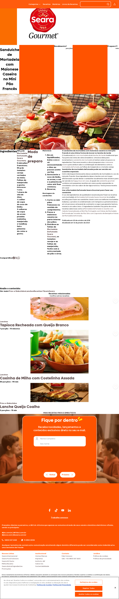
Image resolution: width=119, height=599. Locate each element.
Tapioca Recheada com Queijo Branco (34, 325)
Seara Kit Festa (8, 561)
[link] (59, 313)
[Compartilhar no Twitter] (16, 258)
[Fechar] (115, 587)
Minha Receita (7, 564)
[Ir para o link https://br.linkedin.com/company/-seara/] (69, 510)
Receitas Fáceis (41, 291)
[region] (59, 588)
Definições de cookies (89, 582)
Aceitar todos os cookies (89, 594)
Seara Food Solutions (10, 559)
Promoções (6, 569)
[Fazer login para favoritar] (115, 300)
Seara (52, 291)
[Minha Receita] (7, 4)
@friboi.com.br (19, 533)
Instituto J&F (40, 561)
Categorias (33, 4)
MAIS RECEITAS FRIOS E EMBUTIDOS (59, 413)
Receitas (47, 4)
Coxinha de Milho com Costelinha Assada (37, 378)
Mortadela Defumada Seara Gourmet (22, 157)
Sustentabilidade (42, 566)
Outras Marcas (41, 556)
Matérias (56, 4)
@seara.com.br (19, 535)
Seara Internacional (9, 556)
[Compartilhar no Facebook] (14, 258)
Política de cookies (100, 556)
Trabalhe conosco (59, 517)
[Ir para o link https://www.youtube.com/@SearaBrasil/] (62, 510)
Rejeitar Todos (88, 588)
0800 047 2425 (11, 540)
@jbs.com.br (7, 533)
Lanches (30, 291)
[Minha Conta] (114, 4)
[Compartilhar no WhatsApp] (18, 258)
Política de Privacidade (62, 585)
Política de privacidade (102, 559)
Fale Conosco (67, 556)
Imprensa (39, 559)
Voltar (52, 474)
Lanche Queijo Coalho (20, 406)
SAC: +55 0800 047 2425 (71, 559)
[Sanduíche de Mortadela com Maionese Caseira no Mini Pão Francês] (22, 4)
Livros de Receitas (70, 4)
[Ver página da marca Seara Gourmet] (43, 23)
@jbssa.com (7, 535)
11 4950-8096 (29, 540)
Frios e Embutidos (17, 291)
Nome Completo (47, 438)
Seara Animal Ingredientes (12, 566)
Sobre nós (39, 564)
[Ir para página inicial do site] (59, 503)
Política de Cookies (44, 585)
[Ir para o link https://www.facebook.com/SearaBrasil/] (49, 510)
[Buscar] (108, 4)
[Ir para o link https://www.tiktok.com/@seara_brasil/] (56, 510)
